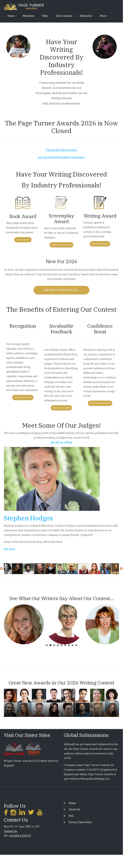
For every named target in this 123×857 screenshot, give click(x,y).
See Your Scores (61, 408)
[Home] (24, 6)
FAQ (71, 815)
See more (9, 548)
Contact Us (10, 831)
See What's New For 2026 (61, 290)
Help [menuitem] (45, 15)
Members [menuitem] (28, 15)
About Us (74, 809)
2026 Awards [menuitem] (62, 17)
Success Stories (23, 397)
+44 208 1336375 (20, 835)
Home (72, 803)
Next (121, 568)
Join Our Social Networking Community (61, 157)
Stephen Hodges (28, 518)
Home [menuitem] (9, 17)
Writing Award (100, 244)
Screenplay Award (61, 245)
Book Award (23, 240)
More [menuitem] (101, 17)
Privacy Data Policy (80, 822)
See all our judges (61, 442)
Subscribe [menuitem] (86, 15)
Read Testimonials (100, 403)
